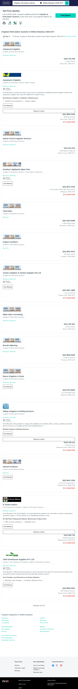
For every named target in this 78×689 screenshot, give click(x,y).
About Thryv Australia (24, 680)
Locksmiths (5, 623)
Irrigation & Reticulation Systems (13, 52)
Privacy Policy (52, 680)
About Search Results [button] (70, 36)
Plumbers (5, 618)
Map (7, 36)
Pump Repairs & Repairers (34, 172)
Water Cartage (30, 82)
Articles (17, 665)
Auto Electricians (7, 626)
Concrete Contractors (47, 629)
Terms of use (22, 684)
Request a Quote (38, 111)
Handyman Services (8, 640)
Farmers (5, 562)
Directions (6, 55)
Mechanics (43, 620)
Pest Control (44, 623)
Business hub (37, 672)
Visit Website (8, 105)
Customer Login (20, 668)
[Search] (67, 3)
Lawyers (42, 618)
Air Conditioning (7, 638)
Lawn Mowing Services (9, 635)
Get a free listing (38, 665)
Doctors (4, 631)
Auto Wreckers (45, 631)
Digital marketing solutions (38, 668)
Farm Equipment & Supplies (12, 507)
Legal (20, 687)
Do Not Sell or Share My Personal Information (57, 684)
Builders (42, 626)
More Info (13, 55)
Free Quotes (65, 15)
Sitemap (17, 670)
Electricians (5, 620)
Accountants (6, 629)
